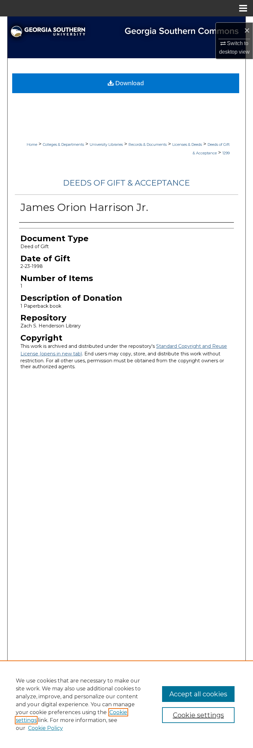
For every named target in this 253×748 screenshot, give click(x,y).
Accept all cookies (198, 694)
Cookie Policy (45, 728)
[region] (126, 704)
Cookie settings (198, 715)
